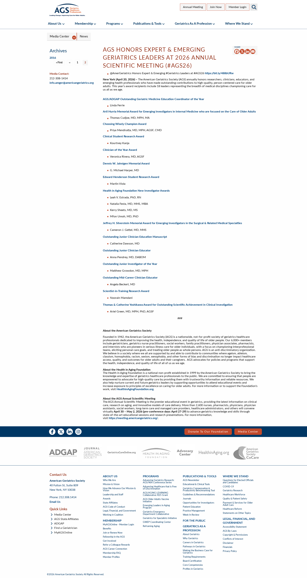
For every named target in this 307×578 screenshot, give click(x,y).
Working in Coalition (113, 515)
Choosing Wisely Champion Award (124, 124)
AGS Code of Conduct (114, 507)
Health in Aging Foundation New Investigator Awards (136, 190)
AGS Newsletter (191, 480)
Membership (84, 23)
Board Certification (192, 561)
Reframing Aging (151, 526)
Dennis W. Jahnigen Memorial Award (126, 163)
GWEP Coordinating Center (157, 522)
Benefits (107, 529)
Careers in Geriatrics (193, 542)
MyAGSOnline (63, 532)
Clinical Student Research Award (123, 136)
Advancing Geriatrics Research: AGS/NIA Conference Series (158, 481)
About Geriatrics (191, 534)
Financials (227, 547)
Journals (187, 499)
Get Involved (109, 541)
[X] (242, 51)
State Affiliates (110, 503)
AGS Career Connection (115, 549)
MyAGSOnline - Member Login (118, 525)
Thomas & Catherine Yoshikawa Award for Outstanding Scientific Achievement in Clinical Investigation (168, 304)
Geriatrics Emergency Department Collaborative (156, 513)
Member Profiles (111, 557)
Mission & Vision (111, 484)
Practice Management (194, 511)
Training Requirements (194, 557)
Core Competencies (193, 565)
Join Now (216, 7)
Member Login (237, 7)
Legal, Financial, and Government (119, 511)
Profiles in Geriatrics (193, 569)
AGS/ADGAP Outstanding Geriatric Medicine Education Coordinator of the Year (153, 99)
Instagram (78, 431)
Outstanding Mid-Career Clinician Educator (130, 277)
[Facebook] (236, 51)
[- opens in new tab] (63, 453)
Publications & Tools (147, 23)
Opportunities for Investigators (198, 503)
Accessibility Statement (235, 527)
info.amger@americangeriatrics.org (72, 82)
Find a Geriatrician (65, 528)
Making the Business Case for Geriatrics (198, 551)
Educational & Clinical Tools (196, 484)
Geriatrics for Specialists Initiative (160, 518)
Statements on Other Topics (237, 513)
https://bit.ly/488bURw (219, 73)
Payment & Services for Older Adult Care (238, 504)
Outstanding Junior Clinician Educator (127, 250)
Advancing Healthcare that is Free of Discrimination (160, 488)
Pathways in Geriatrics (194, 547)
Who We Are (109, 480)
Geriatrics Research (233, 490)
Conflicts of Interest (233, 539)
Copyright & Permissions (235, 535)
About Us (54, 23)
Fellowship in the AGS (114, 537)
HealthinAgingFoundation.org (135, 389)
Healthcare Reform (232, 509)
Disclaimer (228, 543)
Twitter (60, 431)
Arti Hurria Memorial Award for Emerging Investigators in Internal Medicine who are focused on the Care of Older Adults (179, 111)
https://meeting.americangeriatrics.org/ (133, 418)
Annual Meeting (193, 7)
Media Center (59, 36)
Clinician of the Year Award (120, 149)
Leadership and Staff (113, 495)
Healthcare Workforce (234, 495)
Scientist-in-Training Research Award (126, 291)
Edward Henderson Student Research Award (131, 177)
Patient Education (192, 507)
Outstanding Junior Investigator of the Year (130, 264)
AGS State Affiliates (66, 519)
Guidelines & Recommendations (199, 495)
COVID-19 (228, 487)
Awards (107, 499)
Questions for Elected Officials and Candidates (238, 481)
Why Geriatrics (190, 538)
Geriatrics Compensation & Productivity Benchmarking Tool (199, 489)
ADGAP (59, 523)
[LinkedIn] (247, 51)
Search (253, 7)
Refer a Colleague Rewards (116, 545)
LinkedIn (69, 431)
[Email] (252, 51)
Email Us (55, 501)
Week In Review (191, 515)
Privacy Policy (230, 551)
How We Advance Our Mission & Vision (119, 489)
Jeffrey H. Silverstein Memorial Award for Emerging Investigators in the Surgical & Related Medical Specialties (172, 223)
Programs (113, 23)
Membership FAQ (112, 553)
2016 (53, 57)
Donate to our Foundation (208, 431)
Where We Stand (237, 23)
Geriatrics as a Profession (193, 23)
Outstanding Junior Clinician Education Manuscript (135, 236)
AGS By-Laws (230, 531)
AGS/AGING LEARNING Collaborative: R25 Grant (155, 494)
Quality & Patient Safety (235, 499)
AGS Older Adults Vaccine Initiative (156, 500)
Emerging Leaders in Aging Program (156, 506)
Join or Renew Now (112, 533)
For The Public (194, 520)
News (84, 36)
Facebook (52, 431)
